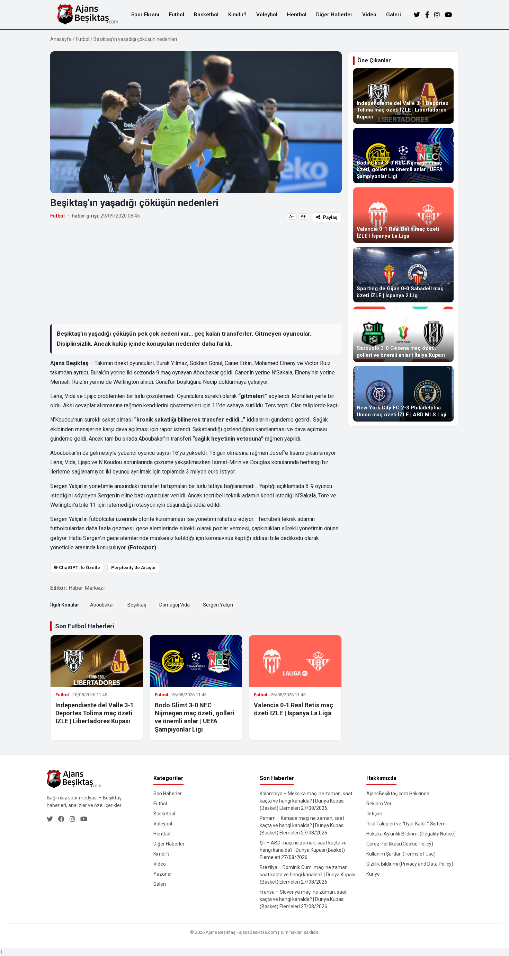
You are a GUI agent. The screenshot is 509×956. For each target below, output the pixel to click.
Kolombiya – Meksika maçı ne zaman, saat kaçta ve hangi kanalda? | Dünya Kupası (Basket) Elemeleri (306, 801)
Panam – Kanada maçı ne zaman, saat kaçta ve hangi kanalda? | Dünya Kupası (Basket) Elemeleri (302, 825)
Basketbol (206, 14)
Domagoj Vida (174, 605)
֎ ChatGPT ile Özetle (77, 567)
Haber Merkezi (87, 588)
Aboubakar (102, 605)
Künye (373, 874)
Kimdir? (237, 14)
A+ (303, 216)
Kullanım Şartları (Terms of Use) (401, 854)
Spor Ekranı (145, 14)
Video (369, 14)
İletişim (374, 813)
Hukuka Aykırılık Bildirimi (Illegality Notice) (411, 833)
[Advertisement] (196, 272)
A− (291, 216)
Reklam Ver (379, 803)
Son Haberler (167, 793)
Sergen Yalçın (218, 605)
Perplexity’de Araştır (133, 567)
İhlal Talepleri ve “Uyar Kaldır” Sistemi (406, 823)
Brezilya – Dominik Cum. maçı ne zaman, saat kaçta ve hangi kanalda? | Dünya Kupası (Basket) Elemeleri (307, 875)
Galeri (393, 14)
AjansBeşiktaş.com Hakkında (397, 793)
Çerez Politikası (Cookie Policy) (399, 844)
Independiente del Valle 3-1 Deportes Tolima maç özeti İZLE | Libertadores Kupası (94, 713)
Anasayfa (61, 39)
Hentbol (296, 14)
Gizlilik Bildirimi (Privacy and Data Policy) (409, 864)
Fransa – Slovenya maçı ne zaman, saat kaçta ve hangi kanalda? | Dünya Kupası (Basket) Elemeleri (303, 899)
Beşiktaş (136, 605)
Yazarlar (162, 874)
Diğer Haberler (334, 14)
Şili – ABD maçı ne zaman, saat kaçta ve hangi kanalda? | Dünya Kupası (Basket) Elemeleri (303, 850)
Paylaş (330, 217)
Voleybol (266, 14)
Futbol (176, 14)
